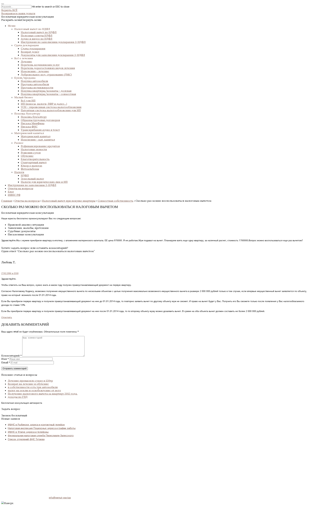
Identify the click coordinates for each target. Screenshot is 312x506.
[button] (21, 19)
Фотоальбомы (30, 168)
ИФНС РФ (14, 194)
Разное (18, 142)
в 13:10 (10, 273)
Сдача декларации (26, 45)
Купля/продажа (24, 77)
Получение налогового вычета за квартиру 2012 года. (43, 393)
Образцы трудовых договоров (40, 120)
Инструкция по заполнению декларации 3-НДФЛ (53, 42)
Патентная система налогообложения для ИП (51, 110)
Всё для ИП (28, 100)
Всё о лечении (23, 58)
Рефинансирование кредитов (40, 146)
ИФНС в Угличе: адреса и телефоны (28, 432)
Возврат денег (30, 51)
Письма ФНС (29, 126)
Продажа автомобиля (35, 84)
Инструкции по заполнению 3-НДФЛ (32, 185)
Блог (11, 191)
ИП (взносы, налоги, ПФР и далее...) (44, 103)
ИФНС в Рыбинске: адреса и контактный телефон (36, 424)
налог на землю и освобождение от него (34, 390)
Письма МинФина (32, 123)
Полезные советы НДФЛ (36, 35)
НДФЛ (25, 175)
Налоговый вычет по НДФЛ (32, 29)
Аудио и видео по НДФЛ (36, 38)
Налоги (19, 172)
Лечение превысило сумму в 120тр (30, 380)
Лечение (26, 61)
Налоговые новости (34, 149)
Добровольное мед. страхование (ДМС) (46, 74)
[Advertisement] (98, 466)
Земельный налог (32, 178)
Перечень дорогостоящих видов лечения (48, 68)
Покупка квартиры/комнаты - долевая (46, 90)
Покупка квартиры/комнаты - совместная (48, 94)
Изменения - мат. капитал (38, 139)
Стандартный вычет (34, 162)
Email (5, 362)
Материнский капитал (29, 133)
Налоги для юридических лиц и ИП (44, 181)
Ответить (6, 317)
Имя (5, 358)
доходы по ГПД (17, 396)
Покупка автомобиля (34, 81)
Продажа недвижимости (37, 87)
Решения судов (31, 152)
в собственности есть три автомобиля (33, 387)
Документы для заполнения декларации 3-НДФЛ (53, 55)
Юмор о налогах (31, 165)
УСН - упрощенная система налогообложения (51, 107)
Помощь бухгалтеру (27, 113)
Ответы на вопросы (20, 188)
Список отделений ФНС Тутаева (26, 439)
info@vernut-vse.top (60, 497)
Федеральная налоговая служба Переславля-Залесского (41, 435)
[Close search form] (2, 3)
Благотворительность (35, 159)
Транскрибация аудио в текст (40, 129)
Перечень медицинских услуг (40, 64)
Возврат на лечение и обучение (28, 383)
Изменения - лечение (35, 71)
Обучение (27, 155)
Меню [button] (11, 25)
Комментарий (11, 355)
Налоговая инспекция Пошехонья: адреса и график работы (42, 428)
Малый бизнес (23, 97)
